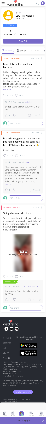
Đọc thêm (7, 89)
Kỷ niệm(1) (24, 51)
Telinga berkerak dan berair (17, 213)
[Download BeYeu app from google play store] (28, 346)
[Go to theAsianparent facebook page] (6, 329)
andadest (28, 102)
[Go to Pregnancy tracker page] (21, 414)
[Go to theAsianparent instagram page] (17, 329)
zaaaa (27, 162)
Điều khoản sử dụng (9, 400)
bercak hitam (9, 150)
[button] (23, 420)
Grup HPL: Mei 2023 (11, 207)
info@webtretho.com (15, 376)
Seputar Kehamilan (11, 58)
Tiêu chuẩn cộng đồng (10, 401)
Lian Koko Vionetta (30, 286)
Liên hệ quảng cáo (23, 392)
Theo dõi (23, 41)
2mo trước (35, 58)
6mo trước (35, 132)
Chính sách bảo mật (24, 400)
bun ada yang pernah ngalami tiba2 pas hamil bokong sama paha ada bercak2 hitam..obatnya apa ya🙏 (22, 141)
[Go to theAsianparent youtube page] (11, 329)
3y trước (36, 207)
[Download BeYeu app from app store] (28, 353)
